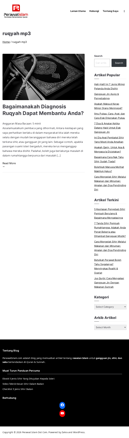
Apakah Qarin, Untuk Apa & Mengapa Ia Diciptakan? (109, 149)
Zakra (65, 432)
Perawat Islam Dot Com (34, 432)
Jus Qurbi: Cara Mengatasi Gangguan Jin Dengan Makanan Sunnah (109, 282)
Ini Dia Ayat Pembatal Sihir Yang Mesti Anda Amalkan (109, 139)
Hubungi (94, 11)
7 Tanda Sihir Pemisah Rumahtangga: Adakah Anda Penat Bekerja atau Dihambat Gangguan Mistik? (110, 230)
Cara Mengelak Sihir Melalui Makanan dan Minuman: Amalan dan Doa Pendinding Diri (110, 183)
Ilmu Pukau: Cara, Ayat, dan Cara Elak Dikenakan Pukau (109, 115)
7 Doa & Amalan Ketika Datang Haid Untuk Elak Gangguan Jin (107, 128)
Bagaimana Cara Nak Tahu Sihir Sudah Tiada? (109, 159)
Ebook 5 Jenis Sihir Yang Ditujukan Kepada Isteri (29, 378)
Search (98, 55)
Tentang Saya (110, 11)
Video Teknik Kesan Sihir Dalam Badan (23, 383)
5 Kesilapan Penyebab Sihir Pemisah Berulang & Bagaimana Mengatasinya (109, 213)
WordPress (79, 432)
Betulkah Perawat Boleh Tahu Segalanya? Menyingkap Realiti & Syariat (107, 266)
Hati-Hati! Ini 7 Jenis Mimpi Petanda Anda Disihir (109, 86)
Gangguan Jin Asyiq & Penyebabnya (106, 96)
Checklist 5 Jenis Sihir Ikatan (18, 389)
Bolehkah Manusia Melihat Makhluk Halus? (109, 169)
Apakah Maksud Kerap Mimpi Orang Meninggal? (108, 106)
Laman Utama (78, 11)
